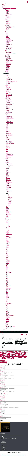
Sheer (6, 283)
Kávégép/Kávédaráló (8, 41)
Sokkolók (7, 30)
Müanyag (7, 307)
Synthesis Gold (8, 147)
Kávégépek (7, 339)
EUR (2, 332)
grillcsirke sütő (7, 62)
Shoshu (7, 284)
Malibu (7, 266)
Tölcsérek (7, 216)
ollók (6, 177)
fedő (8, 195)
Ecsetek (7, 106)
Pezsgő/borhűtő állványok (9, 95)
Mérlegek (6, 50)
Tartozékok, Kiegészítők (9, 104)
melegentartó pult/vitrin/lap (9, 47)
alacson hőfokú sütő (8, 58)
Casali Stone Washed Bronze (9, 122)
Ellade (7, 125)
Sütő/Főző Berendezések (7, 57)
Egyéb (5, 18)
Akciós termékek (4, 3)
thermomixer (7, 37)
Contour (7, 244)
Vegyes (7, 151)
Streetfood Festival (8, 289)
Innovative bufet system (4, 448)
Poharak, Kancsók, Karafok (8, 219)
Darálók (7, 35)
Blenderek (7, 10)
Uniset (7, 294)
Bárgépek (7, 86)
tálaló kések (7, 320)
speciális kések (8, 179)
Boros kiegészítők (8, 88)
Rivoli (7, 137)
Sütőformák (7, 111)
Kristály (7, 222)
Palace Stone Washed (8, 133)
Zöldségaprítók (8, 24)
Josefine (7, 257)
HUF (0, 332)
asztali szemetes (8, 74)
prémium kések (8, 178)
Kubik (5, 218)
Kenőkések (7, 110)
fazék (8, 194)
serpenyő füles (9, 201)
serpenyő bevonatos (10, 200)
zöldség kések (7, 183)
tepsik (8, 204)
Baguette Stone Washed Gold (9, 117)
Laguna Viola (7, 263)
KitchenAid (16, 338)
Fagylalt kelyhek (8, 107)
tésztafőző (7, 70)
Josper (5, 31)
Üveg (6, 228)
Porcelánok (26, 342)
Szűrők (7, 215)
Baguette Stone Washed (9, 116)
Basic (6, 239)
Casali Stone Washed (8, 121)
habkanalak (7, 312)
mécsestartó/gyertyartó (8, 80)
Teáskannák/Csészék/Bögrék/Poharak (10, 326)
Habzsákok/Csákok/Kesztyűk (9, 109)
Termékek (3, 7)
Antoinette (7, 236)
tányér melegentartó (8, 49)
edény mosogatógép (8, 51)
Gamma (7, 126)
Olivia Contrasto (8, 131)
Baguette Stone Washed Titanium (10, 118)
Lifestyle (7, 264)
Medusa (7, 267)
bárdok (7, 170)
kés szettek (7, 176)
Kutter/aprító (7, 42)
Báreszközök (6, 85)
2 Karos (7, 33)
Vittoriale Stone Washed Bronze (9, 154)
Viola (6, 152)
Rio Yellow (7, 282)
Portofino (7, 278)
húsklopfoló (7, 211)
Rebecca (9, 226)
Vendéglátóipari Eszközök (6, 73)
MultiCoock (7, 189)
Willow (7, 300)
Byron (7, 120)
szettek (7, 318)
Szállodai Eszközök (24, 343)
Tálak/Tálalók (6, 304)
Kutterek (7, 22)
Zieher (7, 302)
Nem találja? (2, 433)
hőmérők (7, 210)
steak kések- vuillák (8, 180)
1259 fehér (7, 232)
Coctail (7, 220)
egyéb (7, 75)
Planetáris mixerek (8, 23)
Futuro (7, 254)
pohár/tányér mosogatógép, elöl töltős (10, 53)
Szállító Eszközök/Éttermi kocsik (8, 303)
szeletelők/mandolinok (8, 214)
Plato (6, 275)
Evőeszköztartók (8, 100)
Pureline (7, 280)
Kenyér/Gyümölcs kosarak (9, 79)
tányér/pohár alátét (8, 83)
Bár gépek (6, 9)
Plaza (6, 276)
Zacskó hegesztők (8, 17)
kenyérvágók (7, 175)
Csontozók (7, 171)
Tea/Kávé (20, 344)
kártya (7, 76)
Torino (7, 292)
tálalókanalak (7, 321)
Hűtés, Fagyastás (7, 25)
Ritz (6, 136)
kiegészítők (7, 314)
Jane (8, 224)
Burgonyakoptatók (8, 20)
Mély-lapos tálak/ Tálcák (10, 165)
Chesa (7, 124)
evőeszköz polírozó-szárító (9, 52)
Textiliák (6, 328)
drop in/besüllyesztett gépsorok (9, 60)
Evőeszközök (6, 113)
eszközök (7, 207)
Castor (7, 243)
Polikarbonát (7, 160)
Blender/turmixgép (8, 38)
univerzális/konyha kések (9, 182)
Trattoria (7, 149)
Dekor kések (7, 172)
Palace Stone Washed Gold (9, 134)
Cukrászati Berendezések (5, 338)
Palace (7, 132)
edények (7, 193)
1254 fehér (7, 231)
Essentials (7, 250)
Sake (6, 167)
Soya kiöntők (7, 168)
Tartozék (17, 344)
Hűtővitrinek (7, 29)
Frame (7, 253)
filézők (7, 173)
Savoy (7, 140)
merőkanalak (7, 316)
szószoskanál (7, 319)
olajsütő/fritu (7, 67)
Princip (7, 279)
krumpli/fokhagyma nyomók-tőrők (10, 315)
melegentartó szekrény (8, 48)
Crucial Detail (7, 247)
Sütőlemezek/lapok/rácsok (9, 112)
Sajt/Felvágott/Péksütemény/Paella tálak (10, 103)
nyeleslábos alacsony (10, 197)
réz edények (9, 199)
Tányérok (9, 166)
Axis (6, 238)
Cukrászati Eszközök (6, 342)
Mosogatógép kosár (20, 339)
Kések (5, 169)
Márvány (7, 306)
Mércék (7, 93)
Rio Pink (7, 281)
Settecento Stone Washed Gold (9, 142)
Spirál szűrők (7, 96)
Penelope (9, 225)
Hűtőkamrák (7, 28)
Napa (8, 230)
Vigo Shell (7, 297)
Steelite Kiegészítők (8, 288)
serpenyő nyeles (9, 202)
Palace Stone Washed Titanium (9, 135)
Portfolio (7, 277)
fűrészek (7, 174)
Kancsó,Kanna (8, 102)
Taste (6, 290)
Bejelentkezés (1, 331)
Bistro (7, 119)
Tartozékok (7, 13)
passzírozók (7, 212)
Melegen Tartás (19, 338)
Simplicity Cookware (8, 285)
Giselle (8, 223)
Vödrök (7, 217)
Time (6, 291)
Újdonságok (3, 5)
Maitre (7, 129)
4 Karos (7, 34)
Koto (6, 258)
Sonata (7, 286)
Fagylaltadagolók (8, 108)
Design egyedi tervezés (4, 446)
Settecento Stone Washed (9, 141)
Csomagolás (6, 15)
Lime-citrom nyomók (8, 92)
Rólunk (2, 6)
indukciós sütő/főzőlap (8, 63)
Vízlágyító (7, 54)
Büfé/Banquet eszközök (7, 98)
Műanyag (7, 227)
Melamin (7, 159)
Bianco (7, 240)
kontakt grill (7, 65)
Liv (6, 265)
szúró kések (7, 181)
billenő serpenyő (8, 59)
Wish (6, 301)
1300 (6, 114)
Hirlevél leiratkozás (4, 449)
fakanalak (7, 311)
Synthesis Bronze (8, 146)
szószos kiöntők (8, 82)
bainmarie (7, 46)
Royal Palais (7, 138)
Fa (6, 305)
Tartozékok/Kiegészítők (9, 44)
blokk (8, 77)
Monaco (7, 268)
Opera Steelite (7, 273)
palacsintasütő (9, 198)
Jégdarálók (7, 11)
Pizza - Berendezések (7, 56)
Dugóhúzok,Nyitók (8, 89)
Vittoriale (7, 153)
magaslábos (9, 196)
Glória (7, 255)
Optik (6, 274)
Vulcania (7, 299)
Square (7, 287)
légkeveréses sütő (8, 66)
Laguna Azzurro (8, 260)
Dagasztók (7, 21)
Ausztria (7, 115)
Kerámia (7, 164)
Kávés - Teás (7, 221)
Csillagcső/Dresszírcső (8, 105)
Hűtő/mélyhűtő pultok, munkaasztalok (10, 26)
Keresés (22, 334)
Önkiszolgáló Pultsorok (7, 55)
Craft (6, 246)
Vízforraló (7, 191)
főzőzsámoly (7, 61)
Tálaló (7, 324)
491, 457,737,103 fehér (9, 234)
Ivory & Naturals (8, 256)
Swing (7, 145)
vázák (6, 84)
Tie (6, 148)
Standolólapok (7, 97)
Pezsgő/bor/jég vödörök (9, 94)
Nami (6, 270)
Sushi (6, 144)
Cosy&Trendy (7, 245)
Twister (7, 293)
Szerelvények (6, 71)
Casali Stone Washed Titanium (9, 123)
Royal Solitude (8, 139)
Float (6, 252)
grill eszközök (7, 209)
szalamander (7, 69)
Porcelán (7, 161)
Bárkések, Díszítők (8, 87)
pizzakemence (7, 68)
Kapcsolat (3, 347)
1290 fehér (7, 233)
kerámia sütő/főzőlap (8, 64)
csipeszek (7, 310)
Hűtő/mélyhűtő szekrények (9, 27)
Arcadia (4, 329)
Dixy (6, 248)
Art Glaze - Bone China (9, 237)
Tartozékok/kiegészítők (8, 190)
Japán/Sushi (9, 343)
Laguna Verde (7, 262)
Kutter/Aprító (7, 188)
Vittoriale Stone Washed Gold (9, 155)
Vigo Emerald (7, 296)
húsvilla (7, 313)
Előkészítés (6, 19)
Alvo (6, 235)
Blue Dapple (7, 241)
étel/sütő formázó (8, 208)
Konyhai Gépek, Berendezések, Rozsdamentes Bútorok (9, 8)
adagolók (7, 192)
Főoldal (3, 4)
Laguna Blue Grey (8, 261)
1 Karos (7, 32)
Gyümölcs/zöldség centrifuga (9, 40)
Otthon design (3, 345)
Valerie (7, 150)
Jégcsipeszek (7, 90)
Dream (8, 229)
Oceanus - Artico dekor (8, 272)
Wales (7, 156)
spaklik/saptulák (8, 317)
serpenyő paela (9, 203)
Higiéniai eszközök (7, 162)
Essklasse (7, 251)
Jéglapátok (7, 91)
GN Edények (6, 158)
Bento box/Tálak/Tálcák (9, 163)
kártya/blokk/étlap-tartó (8, 78)
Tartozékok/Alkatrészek (20, 341)
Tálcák (5, 323)
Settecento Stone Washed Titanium (10, 143)
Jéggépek (7, 12)
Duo (6, 249)
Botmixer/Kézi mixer (8, 39)
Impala (7, 127)
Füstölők (7, 36)
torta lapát (7, 322)
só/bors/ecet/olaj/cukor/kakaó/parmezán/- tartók (11, 81)
